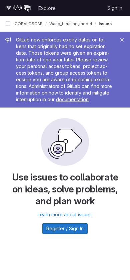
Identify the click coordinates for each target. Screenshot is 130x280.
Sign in (115, 8)
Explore (47, 8)
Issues (105, 23)
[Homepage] (18, 8)
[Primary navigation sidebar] (8, 24)
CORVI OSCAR (29, 23)
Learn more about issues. (65, 214)
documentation (72, 99)
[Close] (122, 40)
